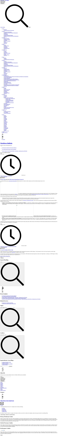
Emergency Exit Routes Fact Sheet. (28, 200)
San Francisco (6, 127)
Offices (5, 106)
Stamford (5, 129)
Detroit (5, 120)
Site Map (3, 408)
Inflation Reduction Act (7, 82)
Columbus (5, 119)
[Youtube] (2, 135)
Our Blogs (5, 46)
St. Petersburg (6, 128)
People (3, 28)
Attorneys (5, 29)
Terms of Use (4, 410)
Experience (5, 52)
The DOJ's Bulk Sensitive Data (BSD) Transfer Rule (11, 79)
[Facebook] (2, 136)
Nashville (5, 123)
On (1, 430)
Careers (5, 51)
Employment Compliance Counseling (7, 302)
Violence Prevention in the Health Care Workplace (11, 85)
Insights (3, 44)
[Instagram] (2, 137)
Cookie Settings (2, 27)
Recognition (7, 101)
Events (5, 88)
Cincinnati (5, 118)
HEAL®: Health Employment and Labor (10, 80)
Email (1, 376)
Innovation (5, 105)
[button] (2, 368)
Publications (5, 47)
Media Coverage (6, 45)
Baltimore (5, 116)
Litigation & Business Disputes (8, 35)
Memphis (5, 122)
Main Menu (6, 0)
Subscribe (3, 139)
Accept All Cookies (12, 414)
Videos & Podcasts (6, 48)
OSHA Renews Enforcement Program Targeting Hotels (8, 246)
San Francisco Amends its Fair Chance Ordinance (9, 295)
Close (1, 435)
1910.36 (16, 194)
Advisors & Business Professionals (9, 30)
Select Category (2, 307)
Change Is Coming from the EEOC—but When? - (14, 297)
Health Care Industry (7, 39)
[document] (29, 426)
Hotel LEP (13, 252)
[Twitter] (2, 138)
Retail (5, 41)
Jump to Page (2, 0)
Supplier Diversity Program (10, 102)
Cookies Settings (3, 414)
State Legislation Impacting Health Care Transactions (11, 84)
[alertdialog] (29, 426)
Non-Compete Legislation (7, 83)
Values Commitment (7, 108)
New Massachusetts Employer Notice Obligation (9, 296)
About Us (3, 94)
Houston (5, 121)
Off (4, 430)
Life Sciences (6, 34)
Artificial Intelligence (7, 78)
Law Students (6, 112)
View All (5, 43)
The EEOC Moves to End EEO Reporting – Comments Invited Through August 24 (14, 298)
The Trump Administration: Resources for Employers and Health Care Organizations (16, 76)
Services (3, 31)
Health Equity (6, 81)
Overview (5, 50)
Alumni (3, 131)
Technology (5, 42)
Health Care (5, 33)
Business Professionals (7, 113)
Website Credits (4, 411)
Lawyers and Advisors (7, 111)
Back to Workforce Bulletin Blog (5, 256)
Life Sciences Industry (7, 71)
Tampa (5, 130)
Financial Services (6, 38)
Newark (5, 125)
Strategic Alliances (6, 54)
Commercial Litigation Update (6, 362)
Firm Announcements (7, 53)
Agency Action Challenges (8, 77)
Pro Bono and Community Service (9, 107)
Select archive (2, 334)
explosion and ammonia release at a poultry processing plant (39, 194)
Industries (3, 37)
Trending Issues (6, 75)
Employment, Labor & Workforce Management (11, 32)
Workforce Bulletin (6, 143)
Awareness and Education (9, 100)
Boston (5, 117)
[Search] (16, 27)
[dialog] (29, 414)
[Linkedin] (2, 134)
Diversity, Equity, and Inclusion (8, 97)
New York (5, 124)
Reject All (7, 414)
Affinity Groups (8, 99)
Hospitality (5, 40)
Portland (5, 126)
